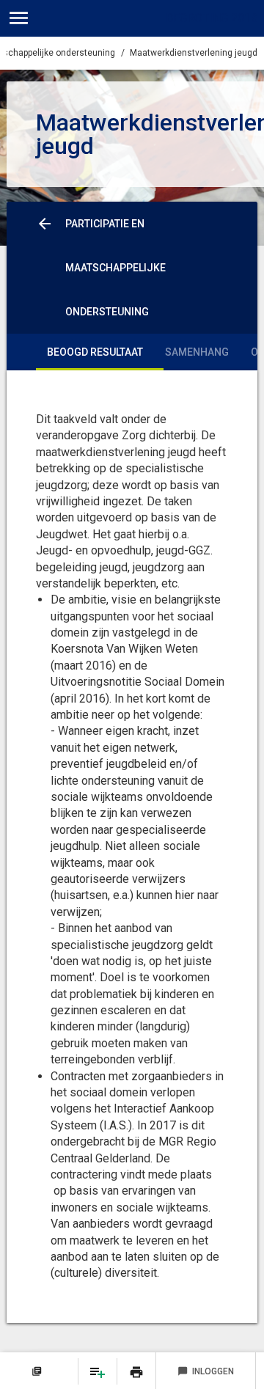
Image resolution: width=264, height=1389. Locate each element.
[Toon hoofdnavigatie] (19, 18)
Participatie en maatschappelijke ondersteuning (115, 268)
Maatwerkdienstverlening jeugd (193, 53)
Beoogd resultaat (95, 352)
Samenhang (197, 352)
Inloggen (205, 1371)
